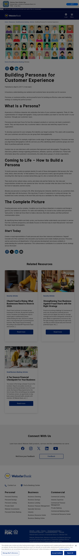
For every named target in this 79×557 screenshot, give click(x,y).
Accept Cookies (57, 553)
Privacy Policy (63, 549)
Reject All (70, 553)
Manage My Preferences (10, 553)
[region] (39, 550)
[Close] (76, 546)
